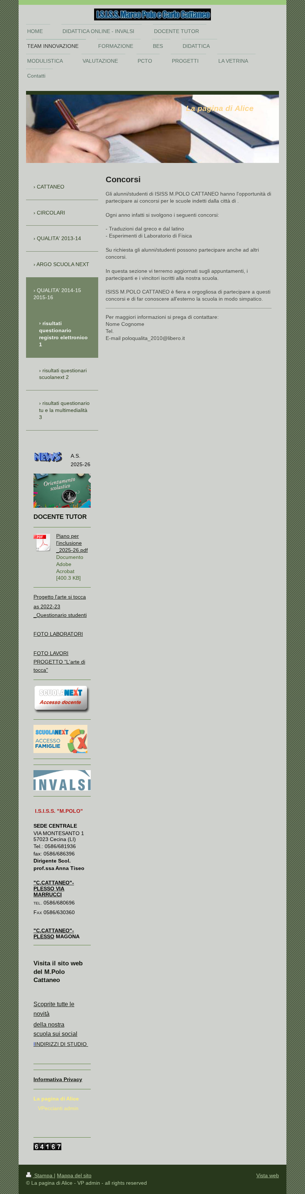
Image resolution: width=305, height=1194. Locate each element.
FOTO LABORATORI (58, 634)
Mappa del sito (74, 1175)
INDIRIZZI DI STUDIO (61, 1044)
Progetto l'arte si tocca (59, 597)
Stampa (43, 1175)
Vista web (267, 1175)
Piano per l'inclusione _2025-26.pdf (72, 543)
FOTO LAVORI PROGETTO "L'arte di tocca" (59, 661)
